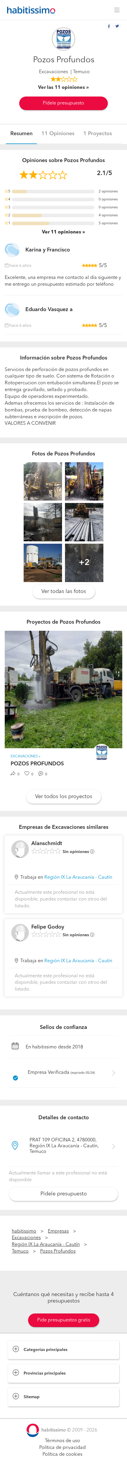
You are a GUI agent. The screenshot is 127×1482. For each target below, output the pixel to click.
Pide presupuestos (63, 1472)
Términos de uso (62, 1441)
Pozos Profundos (58, 1251)
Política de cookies (62, 1454)
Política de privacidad (62, 1447)
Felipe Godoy (47, 927)
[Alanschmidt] (20, 849)
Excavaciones (53, 72)
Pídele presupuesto (63, 103)
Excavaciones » (25, 756)
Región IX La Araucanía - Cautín (78, 877)
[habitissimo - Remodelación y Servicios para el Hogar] (29, 10)
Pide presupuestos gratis (63, 1320)
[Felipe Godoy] (20, 933)
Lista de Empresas (27, 1412)
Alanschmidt (46, 843)
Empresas (58, 1231)
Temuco (20, 1251)
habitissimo (24, 1231)
